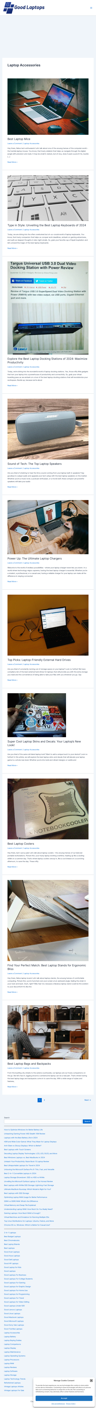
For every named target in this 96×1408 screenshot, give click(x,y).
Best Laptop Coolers (20, 843)
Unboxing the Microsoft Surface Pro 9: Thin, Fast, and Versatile (29, 1169)
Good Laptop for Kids (12, 1267)
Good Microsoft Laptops (14, 1321)
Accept (64, 1398)
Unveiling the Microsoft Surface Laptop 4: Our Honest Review (28, 1181)
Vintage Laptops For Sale (14, 1390)
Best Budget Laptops (12, 1236)
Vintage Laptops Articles (14, 1386)
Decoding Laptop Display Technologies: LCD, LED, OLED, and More (30, 1153)
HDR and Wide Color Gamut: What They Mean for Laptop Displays (30, 1142)
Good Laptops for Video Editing (16, 1302)
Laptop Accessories (31, 143)
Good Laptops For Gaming (14, 1283)
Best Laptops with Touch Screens (17, 1149)
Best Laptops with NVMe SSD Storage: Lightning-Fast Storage (29, 1185)
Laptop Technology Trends (15, 1379)
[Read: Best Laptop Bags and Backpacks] (48, 1032)
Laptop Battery (10, 1337)
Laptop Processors (11, 1360)
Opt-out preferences (58, 1403)
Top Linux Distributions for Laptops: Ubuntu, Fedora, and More (29, 1221)
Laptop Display (10, 1348)
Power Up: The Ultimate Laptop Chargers (34, 558)
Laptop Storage (10, 1375)
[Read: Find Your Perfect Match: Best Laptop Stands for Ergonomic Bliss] (48, 920)
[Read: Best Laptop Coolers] (48, 809)
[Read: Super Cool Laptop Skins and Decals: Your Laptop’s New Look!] (36, 715)
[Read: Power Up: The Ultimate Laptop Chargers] (48, 527)
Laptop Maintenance (12, 1352)
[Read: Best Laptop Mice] (48, 106)
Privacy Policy (71, 1403)
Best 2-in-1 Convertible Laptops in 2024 (20, 1173)
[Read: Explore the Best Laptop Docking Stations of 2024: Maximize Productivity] (48, 308)
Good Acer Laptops (12, 1252)
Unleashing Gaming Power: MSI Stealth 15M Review (24, 1134)
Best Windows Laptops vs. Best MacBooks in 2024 (24, 1157)
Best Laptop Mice (18, 139)
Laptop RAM (9, 1363)
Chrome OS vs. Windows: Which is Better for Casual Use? (27, 1225)
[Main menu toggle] (91, 7)
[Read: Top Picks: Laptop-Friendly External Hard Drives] (48, 625)
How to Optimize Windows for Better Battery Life (23, 1130)
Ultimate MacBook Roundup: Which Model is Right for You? (27, 1189)
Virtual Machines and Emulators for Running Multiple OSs (26, 1217)
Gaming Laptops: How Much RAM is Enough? (22, 1213)
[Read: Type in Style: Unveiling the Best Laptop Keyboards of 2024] (48, 198)
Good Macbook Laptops (14, 1317)
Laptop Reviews (10, 1367)
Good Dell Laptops (11, 1260)
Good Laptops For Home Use (16, 1290)
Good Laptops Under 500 (14, 1306)
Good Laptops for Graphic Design (17, 1287)
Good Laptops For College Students (18, 1279)
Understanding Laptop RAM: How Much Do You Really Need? (28, 1209)
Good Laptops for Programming (17, 1294)
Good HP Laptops (11, 1263)
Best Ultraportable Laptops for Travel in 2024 (22, 1165)
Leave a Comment (14, 143)
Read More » (12, 162)
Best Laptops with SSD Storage (16, 1193)
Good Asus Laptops (12, 1256)
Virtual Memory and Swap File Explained (20, 1205)
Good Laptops (10, 1271)
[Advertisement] (48, 33)
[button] (91, 1380)
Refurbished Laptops (12, 1383)
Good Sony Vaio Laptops (14, 1325)
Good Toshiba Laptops (13, 1329)
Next (88, 1100)
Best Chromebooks (12, 1240)
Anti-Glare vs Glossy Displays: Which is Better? (22, 1146)
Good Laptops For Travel (14, 1298)
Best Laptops (9, 1248)
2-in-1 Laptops (10, 1233)
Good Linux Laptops (12, 1313)
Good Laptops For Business (15, 1275)
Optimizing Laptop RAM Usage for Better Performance (25, 1197)
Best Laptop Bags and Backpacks (29, 1063)
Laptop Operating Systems (14, 1356)
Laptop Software (10, 1371)
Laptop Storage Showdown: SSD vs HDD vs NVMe (24, 1177)
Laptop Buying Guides (13, 1340)
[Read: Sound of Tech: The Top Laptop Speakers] (48, 429)
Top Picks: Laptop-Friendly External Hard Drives (39, 660)
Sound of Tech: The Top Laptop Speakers (34, 463)
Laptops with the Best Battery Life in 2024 (20, 1138)
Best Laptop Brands (12, 1244)
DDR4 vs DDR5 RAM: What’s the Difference (21, 1201)
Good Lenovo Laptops (13, 1310)
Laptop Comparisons (12, 1344)
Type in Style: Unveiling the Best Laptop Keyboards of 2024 (46, 225)
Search (7, 1118)
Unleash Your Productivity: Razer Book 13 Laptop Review (26, 1161)
